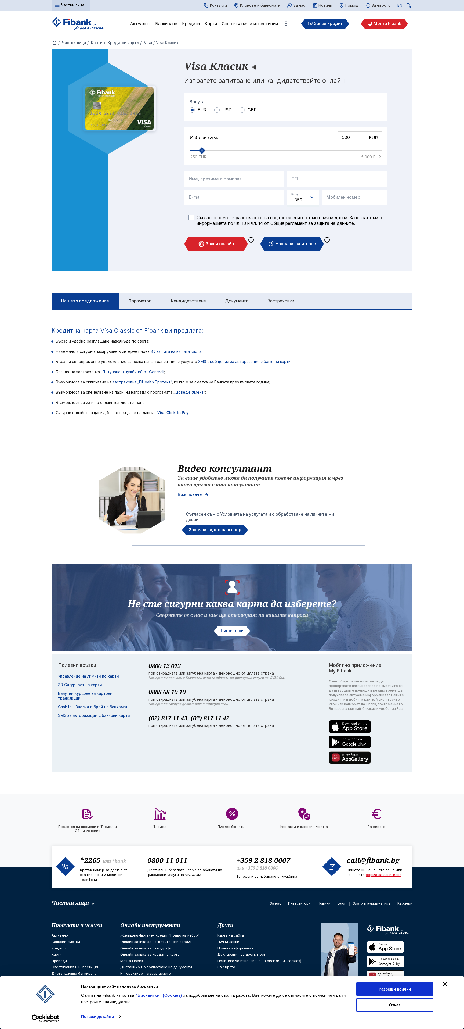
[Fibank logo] (78, 23)
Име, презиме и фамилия (215, 178)
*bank (119, 861)
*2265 (90, 860)
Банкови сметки (66, 941)
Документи (236, 301)
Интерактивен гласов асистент (147, 973)
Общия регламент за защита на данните (312, 223)
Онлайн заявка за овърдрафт (146, 948)
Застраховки (281, 301)
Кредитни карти (123, 42)
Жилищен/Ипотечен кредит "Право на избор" (159, 935)
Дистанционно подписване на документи (156, 967)
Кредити (191, 23)
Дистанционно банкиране (74, 973)
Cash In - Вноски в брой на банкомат (93, 706)
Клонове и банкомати (260, 5)
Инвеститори (299, 903)
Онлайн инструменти (150, 925)
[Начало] (54, 43)
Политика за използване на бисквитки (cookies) (259, 961)
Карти (211, 23)
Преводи (59, 961)
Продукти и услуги (77, 925)
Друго (286, 24)
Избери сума (205, 137)
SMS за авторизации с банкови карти (94, 715)
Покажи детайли (97, 1016)
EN (399, 6)
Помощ (351, 5)
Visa (147, 42)
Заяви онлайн (220, 243)
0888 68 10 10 (167, 692)
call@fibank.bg (373, 860)
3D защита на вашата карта (176, 351)
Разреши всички (395, 989)
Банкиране (166, 23)
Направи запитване (296, 243)
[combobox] (303, 197)
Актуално (140, 23)
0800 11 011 (167, 860)
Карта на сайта (231, 935)
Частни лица (73, 42)
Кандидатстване (188, 301)
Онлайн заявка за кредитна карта (150, 954)
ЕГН (296, 178)
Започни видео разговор (215, 529)
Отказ (394, 1005)
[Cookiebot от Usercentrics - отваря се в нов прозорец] (45, 1018)
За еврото (381, 5)
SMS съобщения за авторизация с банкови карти (244, 361)
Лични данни (228, 941)
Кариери (404, 903)
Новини (325, 5)
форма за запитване (383, 875)
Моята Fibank (387, 23)
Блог (342, 903)
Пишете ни (232, 630)
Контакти (218, 5)
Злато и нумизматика (371, 903)
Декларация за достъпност (242, 954)
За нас (299, 5)
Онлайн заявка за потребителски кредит (156, 941)
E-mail (195, 197)
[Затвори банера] (445, 984)
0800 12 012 (164, 666)
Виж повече (190, 494)
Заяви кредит (328, 23)
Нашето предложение (85, 301)
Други (225, 925)
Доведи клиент (189, 392)
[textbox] (303, 197)
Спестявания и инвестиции (250, 23)
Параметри (139, 301)
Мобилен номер (343, 197)
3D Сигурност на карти (80, 684)
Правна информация (235, 948)
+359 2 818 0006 (261, 868)
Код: (295, 194)
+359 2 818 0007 (263, 860)
